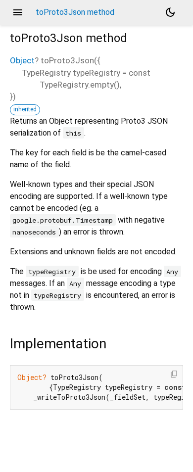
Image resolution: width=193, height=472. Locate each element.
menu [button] (18, 12)
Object (22, 60)
